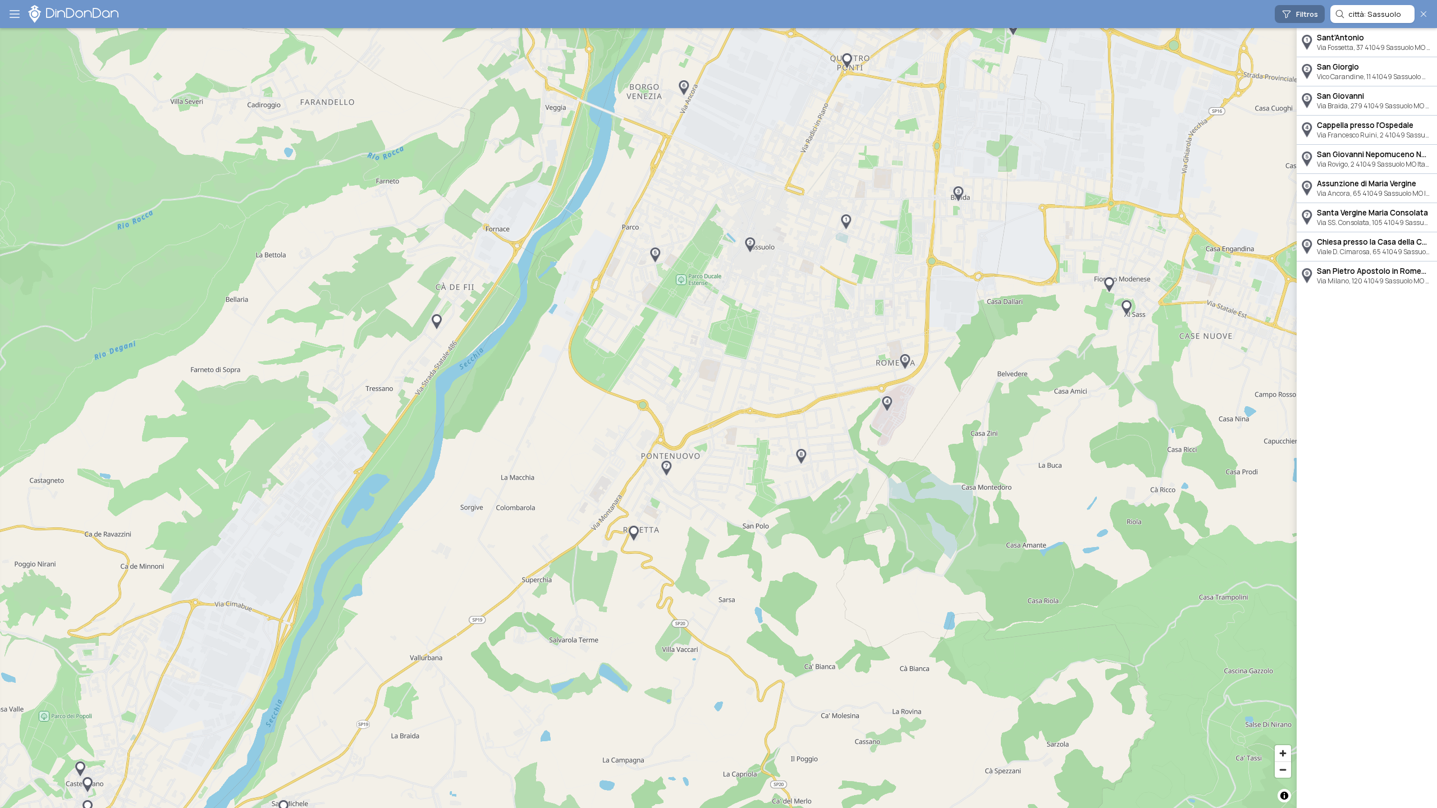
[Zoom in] (1283, 753)
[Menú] (15, 14)
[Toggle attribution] (1284, 795)
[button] (846, 222)
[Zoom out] (1283, 769)
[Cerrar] (1423, 14)
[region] (648, 418)
